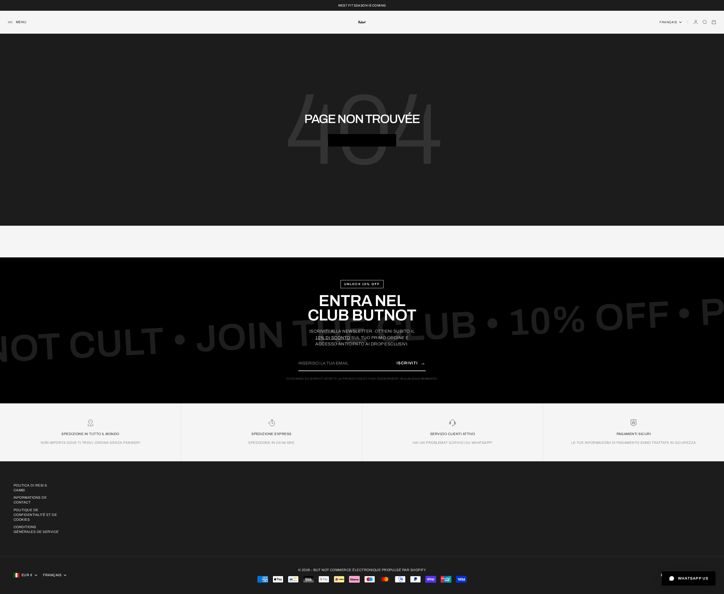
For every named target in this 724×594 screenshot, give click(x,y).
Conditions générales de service (36, 529)
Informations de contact (30, 500)
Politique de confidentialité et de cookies (35, 515)
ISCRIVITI (411, 363)
